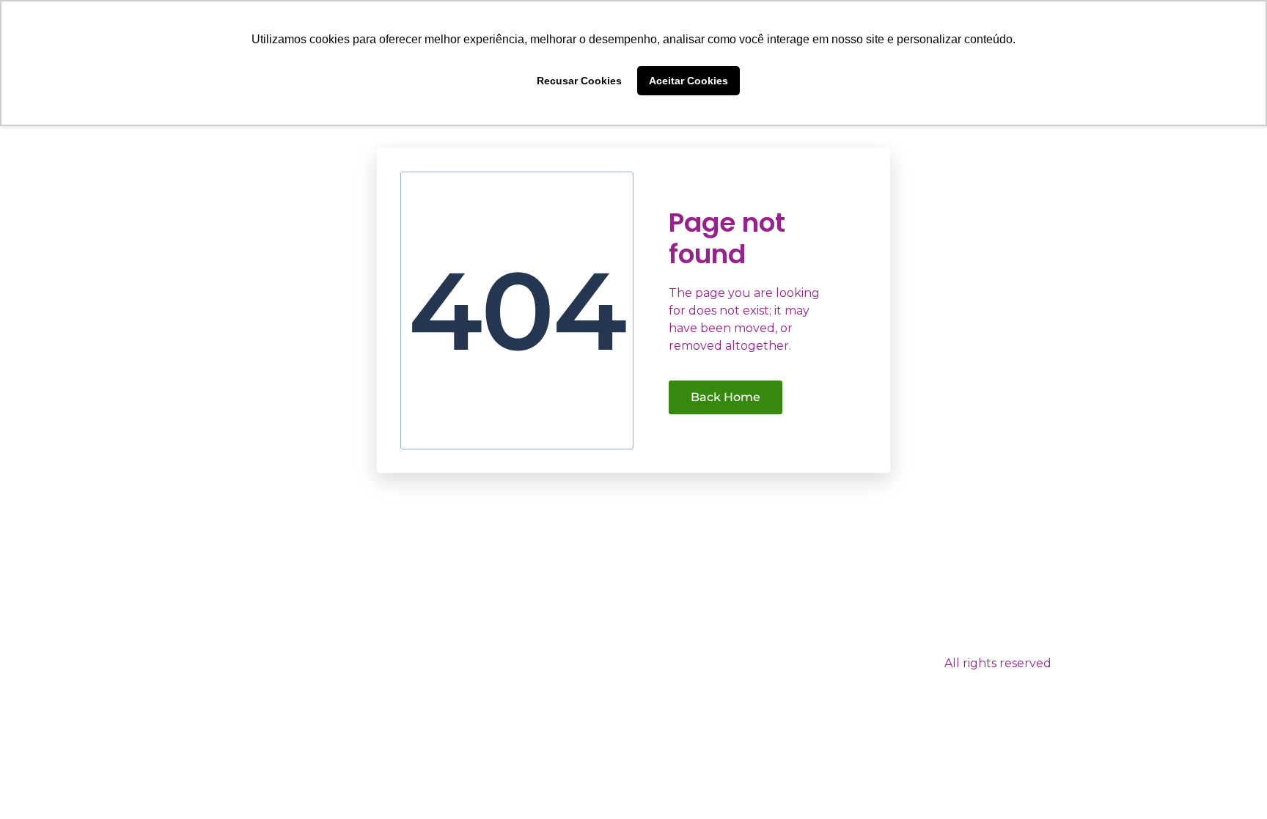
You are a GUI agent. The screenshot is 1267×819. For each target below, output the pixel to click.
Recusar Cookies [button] (579, 81)
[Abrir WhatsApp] (1230, 782)
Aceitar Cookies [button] (688, 81)
